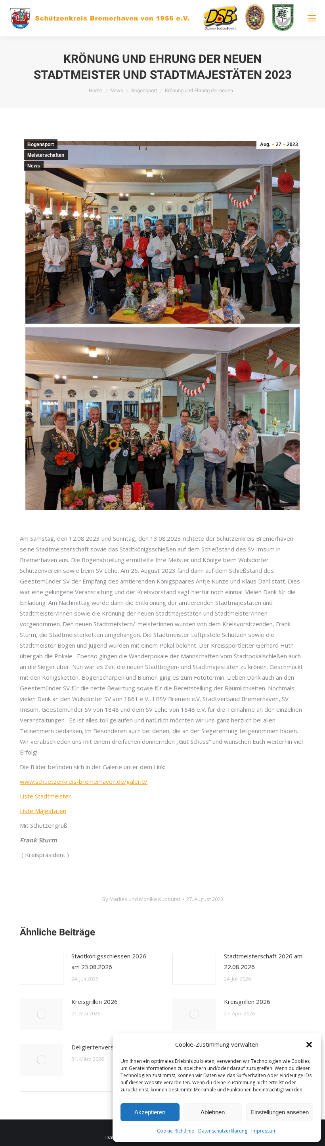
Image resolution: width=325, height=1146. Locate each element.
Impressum (264, 1130)
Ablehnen (213, 1112)
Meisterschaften (45, 155)
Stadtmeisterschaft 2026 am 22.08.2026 (263, 961)
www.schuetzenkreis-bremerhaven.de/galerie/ (83, 781)
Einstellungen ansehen (279, 1112)
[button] (309, 1045)
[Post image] (41, 968)
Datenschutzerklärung (222, 1130)
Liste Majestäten (43, 811)
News (33, 166)
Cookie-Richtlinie (175, 1130)
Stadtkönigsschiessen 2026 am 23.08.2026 (108, 961)
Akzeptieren (149, 1112)
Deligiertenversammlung (104, 1047)
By (141, 899)
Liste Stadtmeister (45, 796)
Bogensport (40, 144)
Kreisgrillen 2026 (94, 1001)
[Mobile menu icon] (312, 18)
